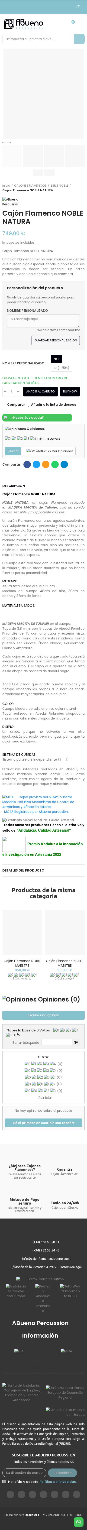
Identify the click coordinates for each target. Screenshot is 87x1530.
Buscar (79, 39)
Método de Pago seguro (24, 1201)
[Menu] (81, 24)
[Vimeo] (38, 6)
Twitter (36, 464)
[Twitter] (48, 6)
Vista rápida (30, 936)
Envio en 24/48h (65, 1203)
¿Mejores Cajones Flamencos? (25, 1168)
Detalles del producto (23, 870)
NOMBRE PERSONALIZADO (27, 310)
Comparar (16, 404)
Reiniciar (45, 1097)
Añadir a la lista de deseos (53, 404)
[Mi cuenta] (62, 24)
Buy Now (70, 391)
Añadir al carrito (40, 391)
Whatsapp (55, 464)
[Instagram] (19, 6)
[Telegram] (58, 6)
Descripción (13, 485)
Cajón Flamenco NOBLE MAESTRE (22, 963)
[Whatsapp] (68, 6)
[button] (32, 1367)
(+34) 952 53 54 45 (45, 1250)
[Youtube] (29, 6)
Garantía (64, 1169)
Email (45, 464)
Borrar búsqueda (26, 1042)
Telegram (64, 464)
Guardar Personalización (56, 340)
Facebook (27, 464)
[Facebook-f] (9, 6)
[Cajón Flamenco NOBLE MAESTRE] (22, 932)
